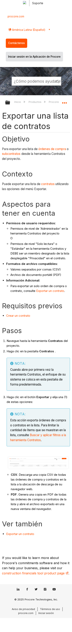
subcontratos (11, 154)
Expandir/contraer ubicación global (64, 101)
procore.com (16, 16)
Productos (35, 101)
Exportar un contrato (50, 291)
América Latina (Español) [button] (28, 29)
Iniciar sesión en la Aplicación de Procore (34, 56)
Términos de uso (50, 609)
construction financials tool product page (34, 573)
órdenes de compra (52, 149)
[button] (57, 81)
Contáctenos (16, 43)
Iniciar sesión (46, 613)
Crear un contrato (18, 316)
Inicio (18, 101)
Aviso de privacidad (23, 609)
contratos (48, 184)
